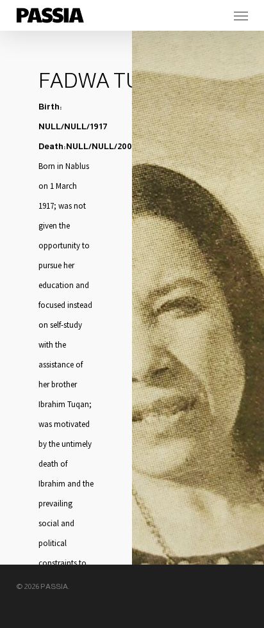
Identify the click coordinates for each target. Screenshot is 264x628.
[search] (215, 15)
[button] (241, 15)
